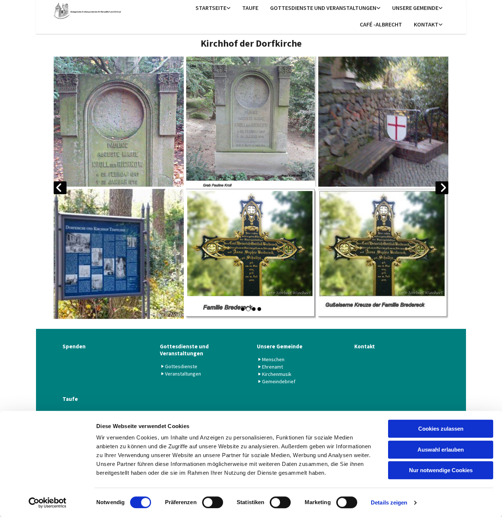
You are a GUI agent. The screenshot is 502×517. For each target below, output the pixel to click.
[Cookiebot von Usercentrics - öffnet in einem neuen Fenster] (47, 502)
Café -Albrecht (381, 24)
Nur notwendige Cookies (441, 470)
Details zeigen (389, 502)
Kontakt (426, 24)
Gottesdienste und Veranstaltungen (323, 7)
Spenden (74, 346)
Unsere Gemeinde (415, 7)
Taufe (250, 7)
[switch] (212, 502)
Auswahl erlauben (440, 449)
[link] (213, 8)
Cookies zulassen (440, 429)
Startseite (211, 7)
